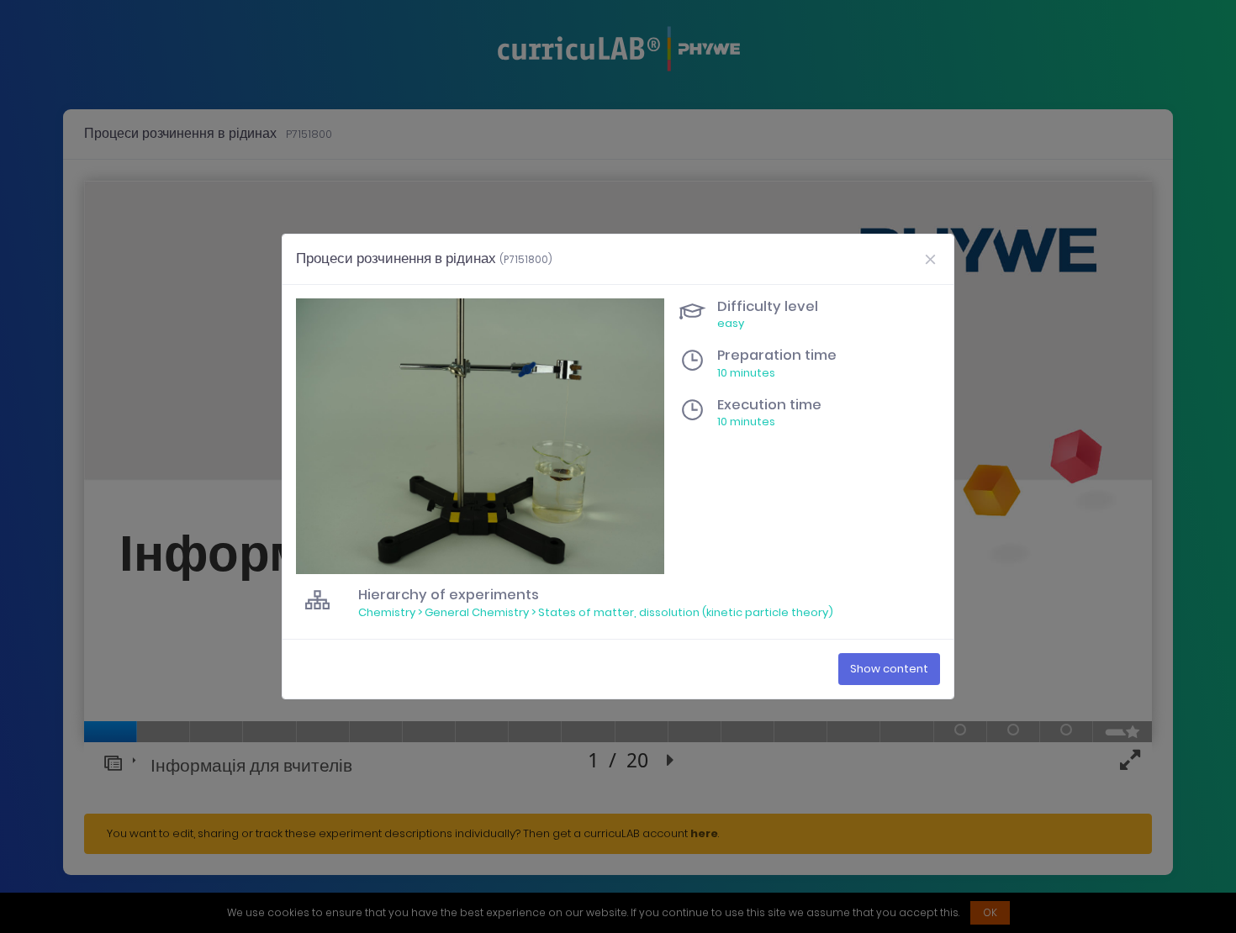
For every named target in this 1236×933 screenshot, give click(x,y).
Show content (889, 669)
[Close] (930, 259)
